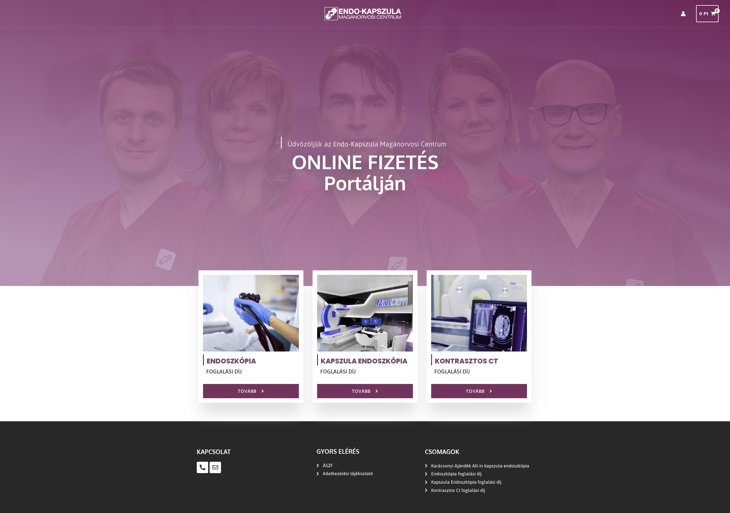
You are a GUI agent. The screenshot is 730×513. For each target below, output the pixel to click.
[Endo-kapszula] (363, 13)
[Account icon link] (683, 13)
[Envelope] (215, 467)
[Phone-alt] (202, 467)
